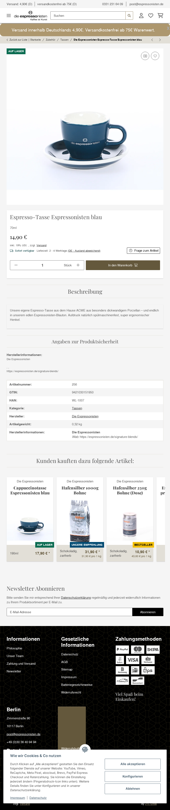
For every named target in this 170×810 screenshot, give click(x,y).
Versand (41, 245)
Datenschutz (38, 797)
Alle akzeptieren (132, 764)
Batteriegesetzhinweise (76, 684)
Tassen (77, 408)
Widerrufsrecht (71, 692)
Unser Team (15, 656)
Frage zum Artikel (146, 250)
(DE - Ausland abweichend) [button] (84, 250)
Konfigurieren (133, 776)
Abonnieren (151, 613)
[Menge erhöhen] (78, 265)
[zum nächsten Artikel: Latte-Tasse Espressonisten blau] (159, 40)
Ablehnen (133, 789)
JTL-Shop (151, 803)
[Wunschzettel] (150, 15)
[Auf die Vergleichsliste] (145, 56)
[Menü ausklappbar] (9, 15)
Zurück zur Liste (18, 39)
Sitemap (66, 669)
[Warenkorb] (159, 15)
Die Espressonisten (30, 481)
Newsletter (14, 671)
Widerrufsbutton (72, 748)
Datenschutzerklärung (76, 597)
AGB (64, 662)
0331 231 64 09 (112, 4)
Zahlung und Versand (21, 663)
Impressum (17, 797)
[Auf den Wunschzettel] (155, 56)
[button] (141, 15)
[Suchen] (129, 15)
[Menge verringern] (16, 265)
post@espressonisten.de (146, 4)
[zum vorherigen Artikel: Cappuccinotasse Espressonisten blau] (152, 40)
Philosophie (14, 648)
